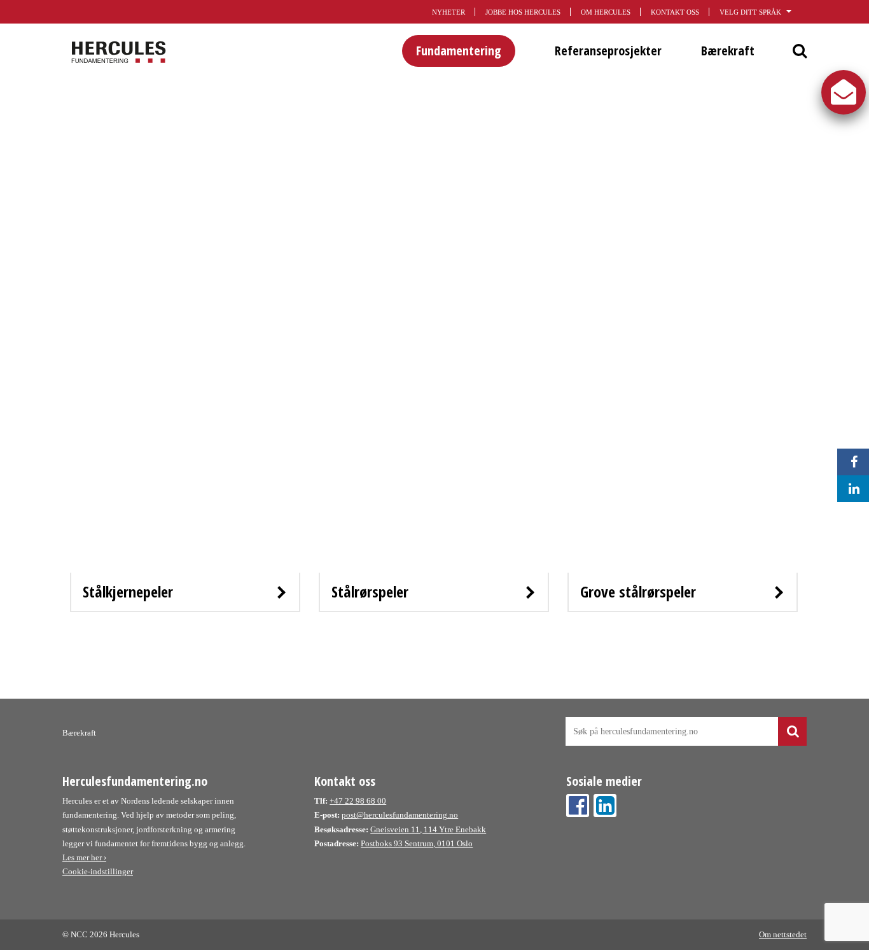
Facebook (577, 805)
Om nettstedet (783, 934)
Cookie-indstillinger (97, 871)
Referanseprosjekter (608, 50)
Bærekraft (727, 50)
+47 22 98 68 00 (358, 801)
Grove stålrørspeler (638, 591)
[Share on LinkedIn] (850, 488)
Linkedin (605, 805)
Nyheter (448, 12)
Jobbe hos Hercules (522, 12)
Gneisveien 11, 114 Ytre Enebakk (428, 829)
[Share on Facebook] (850, 462)
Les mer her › (84, 857)
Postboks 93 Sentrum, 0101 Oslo (417, 843)
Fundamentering (458, 50)
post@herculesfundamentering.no (400, 815)
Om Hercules (605, 12)
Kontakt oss (675, 12)
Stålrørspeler (369, 591)
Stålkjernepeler (128, 591)
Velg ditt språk (750, 12)
